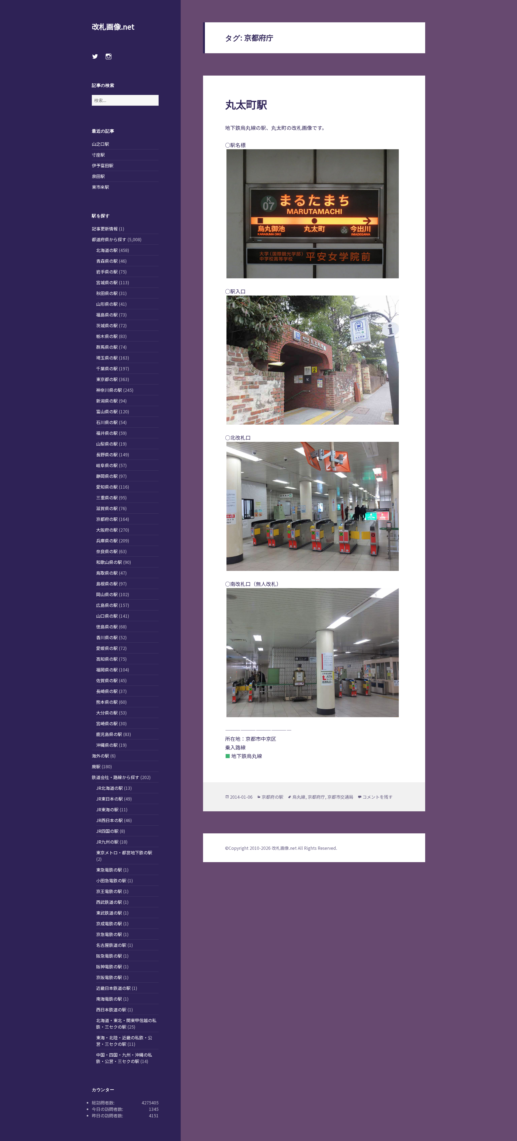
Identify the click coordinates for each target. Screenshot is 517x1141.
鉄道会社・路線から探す (115, 777)
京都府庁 (316, 797)
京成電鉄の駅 (109, 923)
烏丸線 (298, 797)
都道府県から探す (109, 239)
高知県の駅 (107, 659)
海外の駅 (100, 755)
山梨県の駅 (107, 443)
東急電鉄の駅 (109, 869)
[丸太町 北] (314, 506)
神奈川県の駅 (109, 390)
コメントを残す (377, 797)
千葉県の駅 (107, 368)
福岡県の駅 (107, 669)
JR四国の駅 (107, 831)
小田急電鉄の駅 (111, 880)
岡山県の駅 (107, 594)
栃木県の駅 (107, 336)
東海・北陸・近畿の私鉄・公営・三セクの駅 (124, 1040)
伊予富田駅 (102, 165)
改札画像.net (113, 26)
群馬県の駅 (107, 347)
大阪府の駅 (107, 530)
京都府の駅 (107, 519)
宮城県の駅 (107, 282)
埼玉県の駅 (107, 357)
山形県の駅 (107, 304)
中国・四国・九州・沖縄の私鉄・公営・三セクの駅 (124, 1057)
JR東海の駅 (107, 809)
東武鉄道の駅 (109, 912)
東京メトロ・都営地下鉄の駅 (124, 852)
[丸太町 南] (314, 652)
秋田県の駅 (107, 293)
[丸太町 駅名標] (314, 213)
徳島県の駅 (107, 626)
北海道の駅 (107, 250)
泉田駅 (98, 176)
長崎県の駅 (107, 691)
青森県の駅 (107, 261)
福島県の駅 (107, 314)
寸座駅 (98, 154)
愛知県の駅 (107, 487)
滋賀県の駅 (107, 508)
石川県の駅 (107, 422)
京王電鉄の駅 (109, 891)
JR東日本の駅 (109, 798)
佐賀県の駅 (107, 680)
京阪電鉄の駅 (109, 977)
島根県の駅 (107, 583)
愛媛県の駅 (107, 648)
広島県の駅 (107, 605)
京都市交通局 (340, 797)
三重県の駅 (107, 497)
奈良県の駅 (107, 551)
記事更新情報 (105, 228)
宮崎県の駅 (107, 723)
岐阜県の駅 (107, 465)
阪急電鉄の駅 (109, 955)
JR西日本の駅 (109, 820)
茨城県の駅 (107, 325)
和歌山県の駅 (109, 562)
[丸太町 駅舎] (314, 360)
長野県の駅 (107, 454)
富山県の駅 (107, 411)
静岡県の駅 (107, 476)
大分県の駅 (107, 712)
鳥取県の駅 (107, 573)
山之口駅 (100, 144)
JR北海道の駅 (109, 788)
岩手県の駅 (107, 271)
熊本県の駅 (107, 702)
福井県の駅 (107, 433)
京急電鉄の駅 (109, 934)
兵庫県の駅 (107, 540)
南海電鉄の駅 (109, 999)
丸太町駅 (246, 104)
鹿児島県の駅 (109, 734)
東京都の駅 (107, 379)
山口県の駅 (107, 616)
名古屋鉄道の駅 (111, 945)
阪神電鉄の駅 (109, 966)
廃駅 (96, 766)
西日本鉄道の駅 (111, 1009)
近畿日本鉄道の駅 (113, 988)
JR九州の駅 (107, 841)
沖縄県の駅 (107, 745)
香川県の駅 (107, 637)
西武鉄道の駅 (109, 902)
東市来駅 (100, 187)
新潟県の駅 (107, 400)
